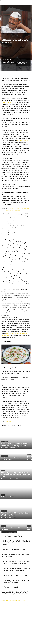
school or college (22, 140)
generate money (6, 102)
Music (3, 470)
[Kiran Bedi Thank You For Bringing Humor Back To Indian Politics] (8, 53)
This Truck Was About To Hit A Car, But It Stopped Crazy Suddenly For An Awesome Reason (15, 543)
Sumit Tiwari (8, 421)
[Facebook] (4, 630)
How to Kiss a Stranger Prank (11, 536)
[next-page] (3, 596)
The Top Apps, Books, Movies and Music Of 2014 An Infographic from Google (15, 562)
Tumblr (15, 629)
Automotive (4, 510)
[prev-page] (2, 596)
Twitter (22, 629)
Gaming (28, 525)
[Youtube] (4, 632)
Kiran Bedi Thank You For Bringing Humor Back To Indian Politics (8, 61)
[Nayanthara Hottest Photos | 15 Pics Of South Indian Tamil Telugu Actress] (16, 439)
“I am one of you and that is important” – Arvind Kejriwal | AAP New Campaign (22, 61)
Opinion (4, 37)
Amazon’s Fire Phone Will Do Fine (13, 550)
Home (2, 600)
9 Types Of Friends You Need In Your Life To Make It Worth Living (15, 581)
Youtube (7, 632)
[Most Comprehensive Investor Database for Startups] (13, 525)
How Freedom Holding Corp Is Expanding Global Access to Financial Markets (15, 569)
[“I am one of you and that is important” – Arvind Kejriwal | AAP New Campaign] (23, 53)
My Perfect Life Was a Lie (10, 587)
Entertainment (5, 441)
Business (3, 525)
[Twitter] (19, 630)
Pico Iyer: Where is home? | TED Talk (14, 575)
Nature (28, 454)
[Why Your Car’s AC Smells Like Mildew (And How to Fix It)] (16, 509)
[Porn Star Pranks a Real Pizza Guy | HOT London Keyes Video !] (13, 455)
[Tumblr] (12, 630)
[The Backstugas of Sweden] (16, 489)
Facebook (7, 629)
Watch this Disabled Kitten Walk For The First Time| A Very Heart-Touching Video (15, 593)
